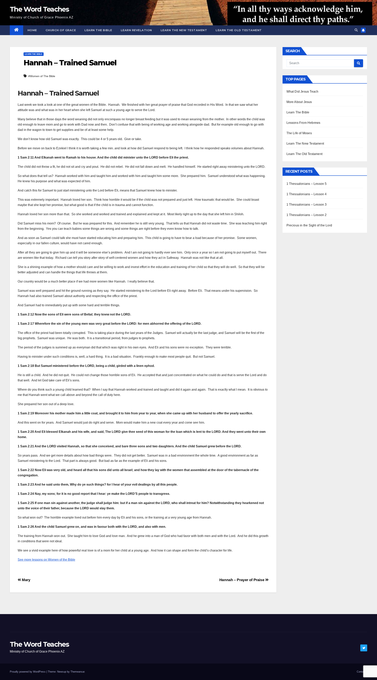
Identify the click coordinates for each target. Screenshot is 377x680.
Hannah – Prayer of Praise (242, 580)
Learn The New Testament (184, 30)
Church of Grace (61, 30)
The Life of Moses (299, 133)
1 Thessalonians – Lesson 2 (306, 215)
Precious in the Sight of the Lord (309, 225)
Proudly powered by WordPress (28, 671)
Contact (361, 671)
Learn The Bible (98, 30)
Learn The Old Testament (239, 30)
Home (32, 30)
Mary (25, 580)
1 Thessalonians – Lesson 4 (306, 194)
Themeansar (77, 671)
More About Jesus (299, 102)
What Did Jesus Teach (302, 91)
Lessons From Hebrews (303, 122)
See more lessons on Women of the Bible (46, 559)
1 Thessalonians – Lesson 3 (306, 204)
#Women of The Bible (41, 76)
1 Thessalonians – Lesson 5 (306, 183)
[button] (356, 30)
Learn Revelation (136, 30)
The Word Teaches (39, 9)
